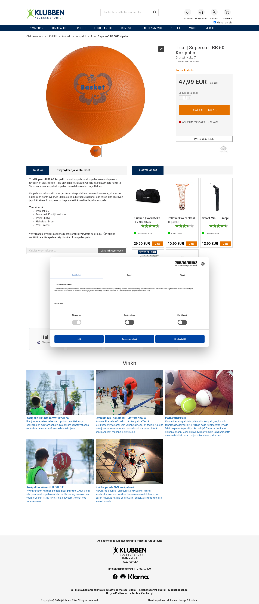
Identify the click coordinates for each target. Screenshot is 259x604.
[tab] (37, 170)
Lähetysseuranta (126, 540)
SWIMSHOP (36, 28)
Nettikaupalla (155, 600)
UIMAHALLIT (59, 28)
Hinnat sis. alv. (224, 22)
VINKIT (193, 28)
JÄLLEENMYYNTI (152, 28)
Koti (41, 36)
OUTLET (175, 28)
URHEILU (81, 28)
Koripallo (66, 36)
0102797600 (144, 568)
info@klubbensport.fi (120, 568)
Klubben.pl (147, 593)
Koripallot (81, 36)
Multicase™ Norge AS (178, 600)
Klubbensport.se (177, 589)
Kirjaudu (214, 12)
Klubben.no (121, 593)
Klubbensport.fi (148, 589)
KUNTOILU (127, 28)
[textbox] (62, 250)
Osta (204, 110)
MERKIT (210, 28)
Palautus (142, 540)
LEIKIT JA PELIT (103, 28)
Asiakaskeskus (106, 540)
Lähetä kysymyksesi (112, 250)
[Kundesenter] (201, 12)
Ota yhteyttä (155, 540)
